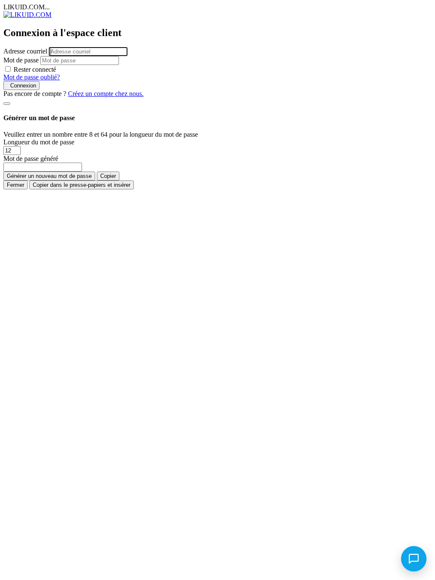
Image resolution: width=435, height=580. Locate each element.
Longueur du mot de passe (38, 142)
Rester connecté (35, 69)
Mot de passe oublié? (31, 77)
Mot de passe (21, 60)
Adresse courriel (25, 51)
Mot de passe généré (30, 158)
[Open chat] (414, 559)
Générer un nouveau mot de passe (49, 176)
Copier (108, 176)
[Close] (6, 103)
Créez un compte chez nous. (106, 93)
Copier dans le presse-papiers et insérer (81, 185)
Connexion (21, 85)
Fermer (15, 185)
